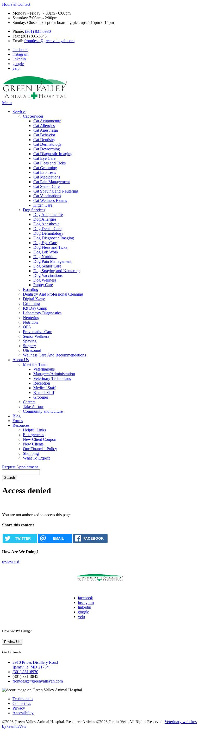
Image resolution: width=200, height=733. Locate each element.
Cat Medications (46, 177)
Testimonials (22, 699)
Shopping (31, 453)
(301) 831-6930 (38, 31)
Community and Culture (43, 411)
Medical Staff (44, 388)
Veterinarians (44, 369)
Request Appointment (20, 467)
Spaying (29, 341)
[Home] (34, 98)
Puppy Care (43, 285)
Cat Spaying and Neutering (55, 191)
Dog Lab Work (45, 252)
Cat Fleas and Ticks (49, 163)
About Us (20, 360)
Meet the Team (35, 364)
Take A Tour (33, 406)
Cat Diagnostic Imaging (52, 153)
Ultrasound (32, 350)
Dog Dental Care (47, 228)
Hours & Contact (16, 4)
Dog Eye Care (45, 242)
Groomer (40, 397)
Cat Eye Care (44, 158)
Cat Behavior (44, 135)
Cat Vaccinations (47, 196)
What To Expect (36, 458)
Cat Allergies (44, 125)
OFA (27, 327)
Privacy (18, 708)
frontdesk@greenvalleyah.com (49, 41)
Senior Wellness (36, 336)
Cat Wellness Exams (50, 200)
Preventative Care (37, 331)
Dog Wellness (44, 280)
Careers (29, 402)
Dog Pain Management (52, 261)
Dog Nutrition (45, 256)
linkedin (19, 59)
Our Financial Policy (40, 449)
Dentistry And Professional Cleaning (53, 294)
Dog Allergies (44, 219)
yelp (16, 68)
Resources (20, 425)
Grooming (31, 303)
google (18, 63)
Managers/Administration (54, 374)
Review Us (12, 642)
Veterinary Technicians (52, 378)
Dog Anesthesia (46, 224)
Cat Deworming (46, 149)
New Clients (33, 444)
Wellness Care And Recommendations (54, 355)
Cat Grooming (45, 167)
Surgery (29, 345)
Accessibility (23, 713)
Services (19, 111)
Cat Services (33, 116)
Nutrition (30, 322)
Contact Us (21, 703)
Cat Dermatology (47, 144)
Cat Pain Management (51, 182)
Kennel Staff (43, 392)
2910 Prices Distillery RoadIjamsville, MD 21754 (35, 664)
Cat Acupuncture (47, 121)
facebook (20, 49)
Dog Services (34, 210)
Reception (41, 383)
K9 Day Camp (35, 308)
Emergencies (33, 434)
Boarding (30, 289)
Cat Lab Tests (44, 172)
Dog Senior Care (47, 266)
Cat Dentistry (44, 139)
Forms (17, 420)
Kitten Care (42, 205)
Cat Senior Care (46, 186)
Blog (16, 416)
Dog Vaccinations (48, 275)
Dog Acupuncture (48, 214)
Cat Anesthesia (45, 130)
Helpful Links (34, 430)
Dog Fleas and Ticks (50, 247)
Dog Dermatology (48, 233)
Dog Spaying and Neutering (56, 271)
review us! (11, 562)
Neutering (31, 317)
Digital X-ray (34, 299)
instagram (20, 54)
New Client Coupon (39, 439)
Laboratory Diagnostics (42, 313)
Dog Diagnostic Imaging (53, 238)
